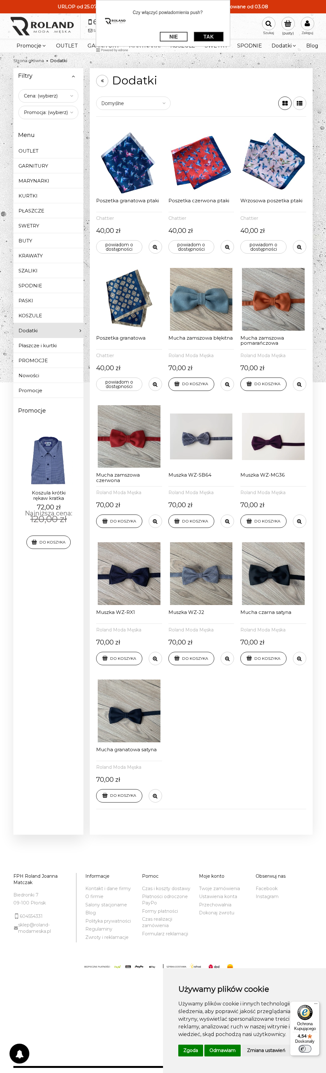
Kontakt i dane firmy (108, 888)
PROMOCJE (33, 360)
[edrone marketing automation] (112, 49)
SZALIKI (28, 271)
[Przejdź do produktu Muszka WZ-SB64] (201, 437)
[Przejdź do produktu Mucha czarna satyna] (273, 574)
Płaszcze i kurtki (37, 345)
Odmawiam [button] (222, 1050)
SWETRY (28, 226)
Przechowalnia (215, 905)
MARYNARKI (33, 181)
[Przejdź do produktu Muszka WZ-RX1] (129, 574)
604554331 (31, 916)
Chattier (105, 218)
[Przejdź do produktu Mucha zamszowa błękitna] (201, 299)
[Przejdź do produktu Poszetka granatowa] (129, 299)
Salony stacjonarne (106, 905)
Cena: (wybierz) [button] (41, 96)
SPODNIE (30, 286)
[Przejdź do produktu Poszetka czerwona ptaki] (201, 162)
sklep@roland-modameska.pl (34, 928)
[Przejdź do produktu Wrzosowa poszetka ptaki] (273, 162)
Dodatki (28, 331)
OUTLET (28, 151)
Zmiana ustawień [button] (266, 1050)
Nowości (28, 375)
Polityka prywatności (108, 921)
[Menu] (316, 1005)
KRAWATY (30, 256)
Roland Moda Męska (191, 355)
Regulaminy (98, 929)
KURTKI (28, 196)
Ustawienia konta (218, 896)
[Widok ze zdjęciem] (285, 103)
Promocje (30, 390)
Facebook (267, 888)
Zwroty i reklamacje (107, 937)
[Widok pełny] (299, 103)
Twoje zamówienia (219, 888)
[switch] (305, 1049)
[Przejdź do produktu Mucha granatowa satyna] (129, 711)
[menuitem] (31, 46)
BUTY (25, 241)
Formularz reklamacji (165, 934)
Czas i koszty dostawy (166, 888)
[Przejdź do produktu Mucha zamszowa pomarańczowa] (273, 299)
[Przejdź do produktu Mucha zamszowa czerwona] (129, 437)
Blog (90, 913)
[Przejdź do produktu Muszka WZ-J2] (201, 574)
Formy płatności (160, 911)
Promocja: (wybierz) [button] (46, 112)
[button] (155, 247)
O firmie (94, 896)
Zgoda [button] (190, 1050)
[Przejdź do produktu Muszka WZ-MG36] (273, 437)
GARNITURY (33, 166)
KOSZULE (30, 316)
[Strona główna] (42, 26)
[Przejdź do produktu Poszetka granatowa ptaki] (129, 162)
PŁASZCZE (31, 211)
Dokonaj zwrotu (216, 913)
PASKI (25, 301)
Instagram (267, 896)
